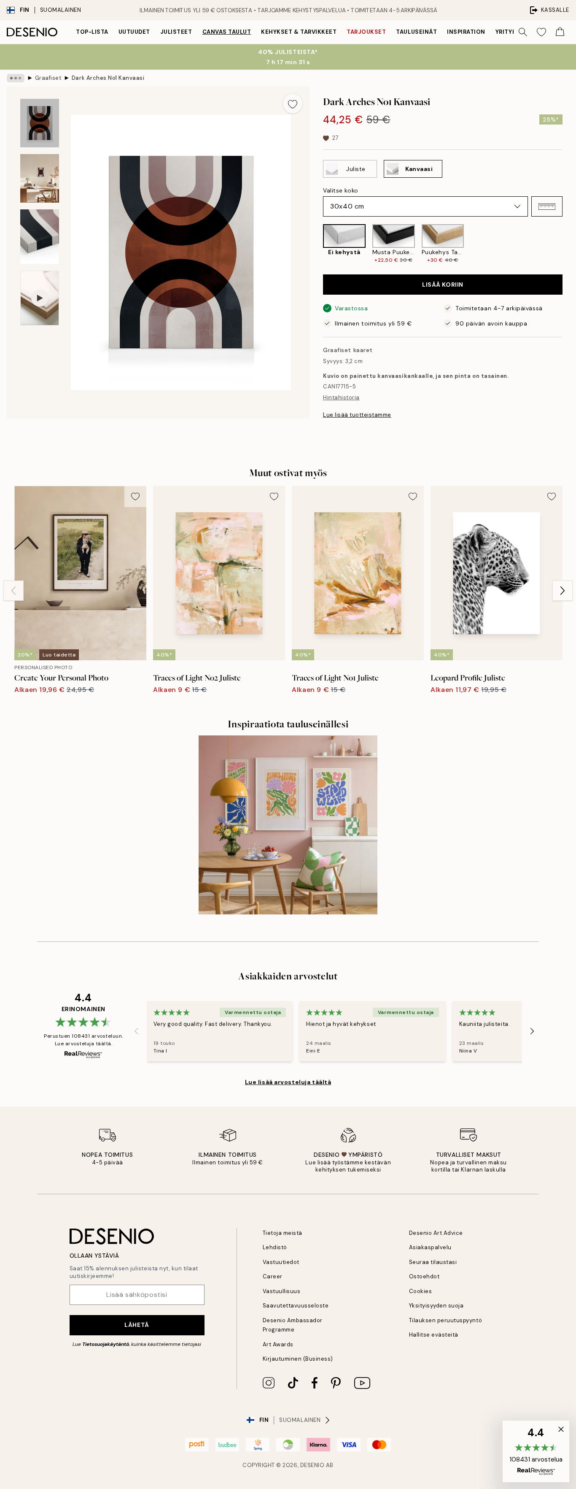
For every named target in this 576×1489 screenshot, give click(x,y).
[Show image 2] (39, 178)
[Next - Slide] (569, 244)
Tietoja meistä (282, 1233)
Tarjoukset (366, 31)
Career (273, 1276)
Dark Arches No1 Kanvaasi (108, 77)
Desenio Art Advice (436, 1233)
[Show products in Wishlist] (541, 32)
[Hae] (523, 32)
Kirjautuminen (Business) (298, 1358)
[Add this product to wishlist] (293, 103)
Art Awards (278, 1344)
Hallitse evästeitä (433, 1334)
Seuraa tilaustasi (433, 1262)
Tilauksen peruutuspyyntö (445, 1320)
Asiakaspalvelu (430, 1247)
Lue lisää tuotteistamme (357, 414)
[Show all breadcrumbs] (15, 78)
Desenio (312, 1465)
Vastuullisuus (282, 1291)
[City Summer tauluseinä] (288, 824)
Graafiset (48, 77)
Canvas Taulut (226, 31)
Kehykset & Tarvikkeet (298, 31)
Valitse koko (340, 190)
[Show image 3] (39, 236)
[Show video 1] (39, 298)
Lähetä (136, 1325)
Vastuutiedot (281, 1262)
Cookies (420, 1291)
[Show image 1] (39, 123)
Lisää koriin (442, 284)
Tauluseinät (416, 31)
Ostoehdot (424, 1276)
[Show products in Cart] (560, 32)
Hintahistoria (341, 397)
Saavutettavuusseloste (296, 1305)
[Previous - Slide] (316, 244)
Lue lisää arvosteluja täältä (288, 1082)
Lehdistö (275, 1247)
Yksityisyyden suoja (436, 1305)
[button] (547, 206)
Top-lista (92, 31)
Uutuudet (134, 31)
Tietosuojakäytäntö (105, 1344)
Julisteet (176, 31)
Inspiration (466, 31)
